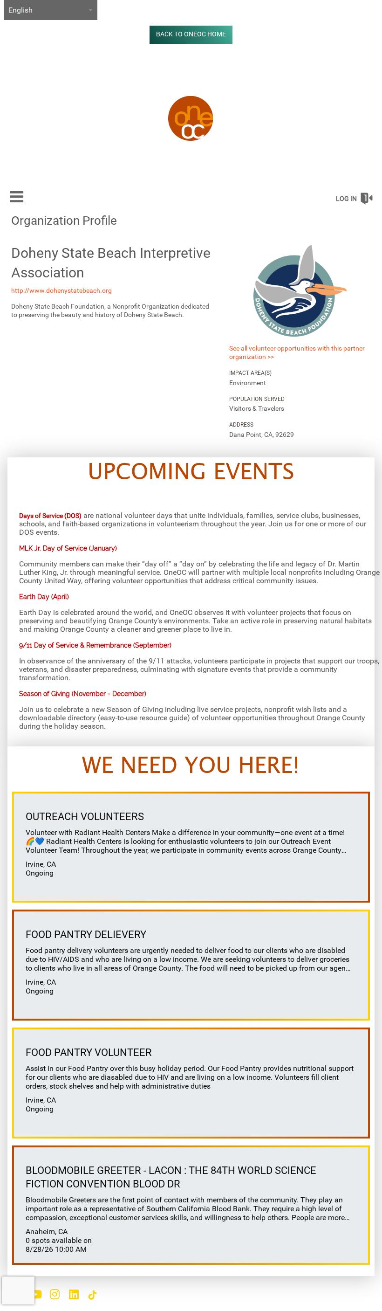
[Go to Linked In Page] (72, 1294)
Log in (346, 198)
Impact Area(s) (250, 373)
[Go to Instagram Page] (53, 1294)
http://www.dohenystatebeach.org (61, 290)
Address (241, 424)
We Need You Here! (191, 766)
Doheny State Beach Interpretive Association (111, 263)
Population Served (257, 399)
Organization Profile (64, 221)
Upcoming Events (191, 473)
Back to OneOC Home (191, 34)
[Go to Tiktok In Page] (91, 1295)
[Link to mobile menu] (16, 196)
